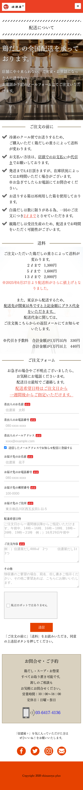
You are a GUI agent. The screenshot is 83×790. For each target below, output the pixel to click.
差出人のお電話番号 (16, 419)
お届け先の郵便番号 (16, 487)
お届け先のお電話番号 (18, 472)
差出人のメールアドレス (19, 435)
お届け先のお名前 (15, 456)
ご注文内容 (11, 543)
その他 (8, 568)
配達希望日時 (12, 518)
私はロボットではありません (29, 605)
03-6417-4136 (47, 713)
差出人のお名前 (14, 404)
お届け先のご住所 (15, 503)
